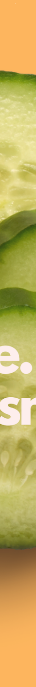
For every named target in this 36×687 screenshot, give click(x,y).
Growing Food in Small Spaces (18, 3)
